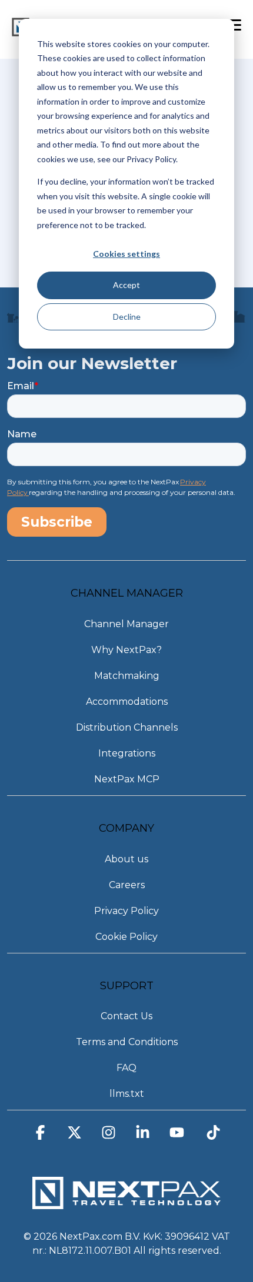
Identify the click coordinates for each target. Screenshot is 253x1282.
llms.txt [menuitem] (126, 1093)
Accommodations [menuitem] (127, 701)
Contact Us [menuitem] (126, 1016)
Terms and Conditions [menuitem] (127, 1041)
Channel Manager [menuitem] (126, 624)
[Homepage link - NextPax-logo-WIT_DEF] (126, 1203)
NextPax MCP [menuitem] (126, 779)
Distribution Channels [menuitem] (127, 727)
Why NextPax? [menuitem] (126, 649)
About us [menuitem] (126, 859)
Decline (127, 317)
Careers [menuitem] (127, 885)
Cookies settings (126, 254)
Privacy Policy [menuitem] (126, 910)
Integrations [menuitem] (126, 753)
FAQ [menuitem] (126, 1067)
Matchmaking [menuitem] (126, 675)
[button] (40, 1136)
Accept (126, 285)
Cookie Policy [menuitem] (126, 936)
